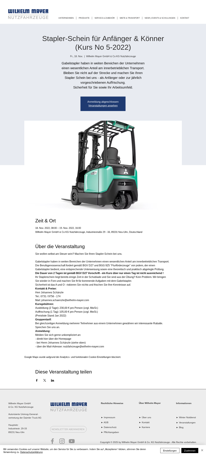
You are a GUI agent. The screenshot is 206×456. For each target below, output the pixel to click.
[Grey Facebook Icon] (52, 441)
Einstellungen (170, 450)
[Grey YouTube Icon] (71, 441)
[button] (66, 18)
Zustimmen (190, 450)
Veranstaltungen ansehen (103, 105)
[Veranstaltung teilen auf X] (44, 380)
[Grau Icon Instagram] (62, 441)
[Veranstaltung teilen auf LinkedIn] (52, 380)
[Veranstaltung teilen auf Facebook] (36, 380)
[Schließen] (202, 450)
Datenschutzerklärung (31, 452)
